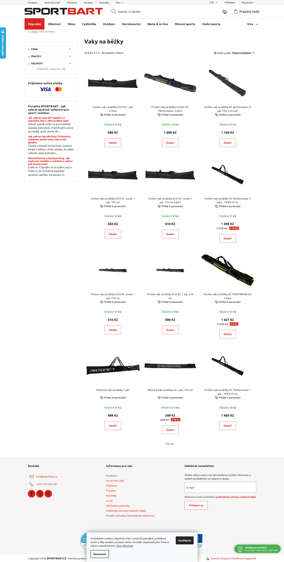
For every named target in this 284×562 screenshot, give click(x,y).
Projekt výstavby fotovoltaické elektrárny (130, 515)
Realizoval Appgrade (244, 558)
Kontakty (104, 2)
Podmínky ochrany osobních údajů (126, 510)
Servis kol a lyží (52, 2)
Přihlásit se (196, 505)
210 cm (169, 443)
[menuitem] (34, 24)
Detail (113, 142)
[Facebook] (31, 494)
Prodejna (32, 2)
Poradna (88, 2)
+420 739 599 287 (47, 484)
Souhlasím (184, 540)
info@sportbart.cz (46, 476)
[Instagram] (48, 494)
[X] (40, 494)
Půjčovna (72, 2)
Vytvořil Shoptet (220, 558)
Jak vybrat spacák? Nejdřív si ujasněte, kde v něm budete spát (48, 119)
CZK (211, 2)
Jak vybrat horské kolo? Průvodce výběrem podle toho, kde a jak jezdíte (49, 139)
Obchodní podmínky (118, 505)
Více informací (124, 545)
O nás (109, 500)
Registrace (247, 2)
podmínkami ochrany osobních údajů (236, 496)
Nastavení (99, 554)
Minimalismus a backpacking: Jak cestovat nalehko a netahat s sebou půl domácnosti (50, 161)
